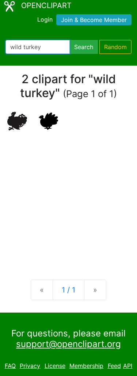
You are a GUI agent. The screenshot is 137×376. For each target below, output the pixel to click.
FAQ (10, 365)
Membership (86, 365)
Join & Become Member (94, 19)
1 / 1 (68, 289)
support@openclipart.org (68, 344)
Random (115, 47)
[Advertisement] (68, 199)
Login (45, 19)
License (55, 365)
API (127, 365)
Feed (114, 365)
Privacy (30, 365)
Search (83, 47)
